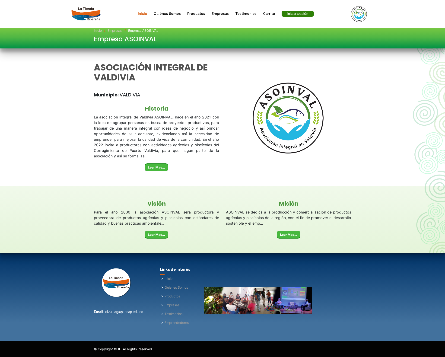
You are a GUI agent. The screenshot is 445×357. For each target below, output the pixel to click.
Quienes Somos (176, 287)
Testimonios (246, 14)
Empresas (220, 14)
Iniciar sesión (297, 14)
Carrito (269, 14)
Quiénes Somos (167, 14)
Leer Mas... (156, 167)
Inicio (142, 14)
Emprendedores (177, 322)
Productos (196, 14)
